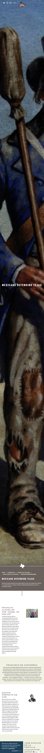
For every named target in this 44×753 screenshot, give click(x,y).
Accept (15, 751)
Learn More (11, 748)
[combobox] (36, 752)
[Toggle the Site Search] (7, 3)
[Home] (22, 4)
